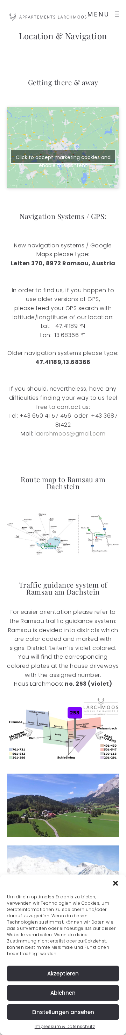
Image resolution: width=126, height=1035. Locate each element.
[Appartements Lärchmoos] (49, 17)
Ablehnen (63, 992)
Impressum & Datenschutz (65, 1026)
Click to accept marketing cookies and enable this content (63, 159)
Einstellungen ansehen (63, 1012)
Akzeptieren (63, 973)
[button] (115, 883)
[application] (63, 805)
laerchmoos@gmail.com (70, 434)
